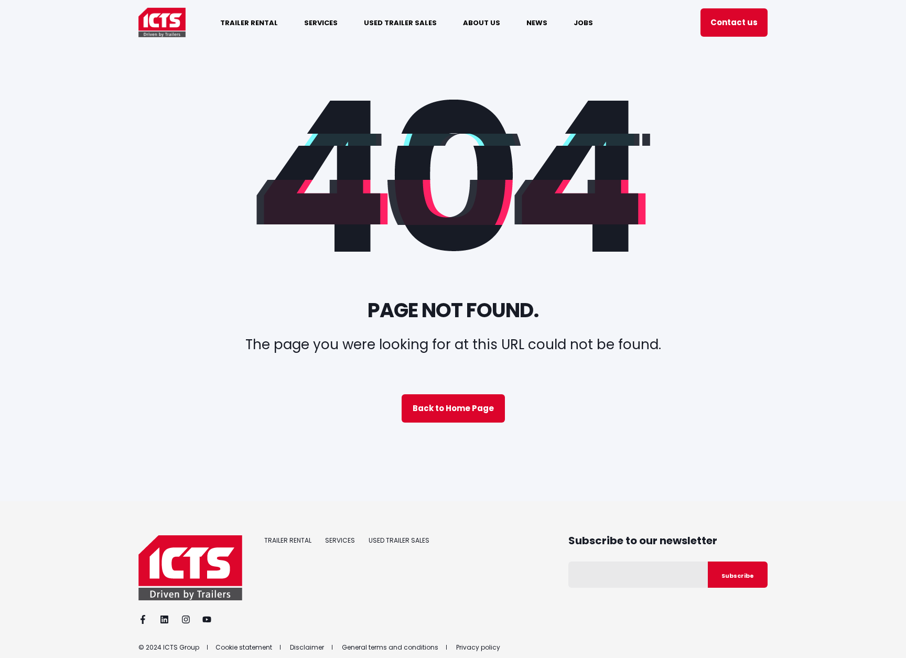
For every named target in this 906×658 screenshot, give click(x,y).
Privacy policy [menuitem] (478, 647)
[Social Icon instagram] (186, 619)
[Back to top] (885, 637)
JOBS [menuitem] (583, 22)
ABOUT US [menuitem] (481, 22)
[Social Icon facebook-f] (146, 619)
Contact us (734, 22)
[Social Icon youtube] (203, 619)
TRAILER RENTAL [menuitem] (249, 22)
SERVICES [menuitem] (321, 22)
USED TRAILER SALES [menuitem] (400, 22)
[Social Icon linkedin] (164, 619)
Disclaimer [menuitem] (307, 647)
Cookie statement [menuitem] (243, 647)
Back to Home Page (453, 408)
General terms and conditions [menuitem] (390, 647)
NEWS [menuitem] (536, 22)
